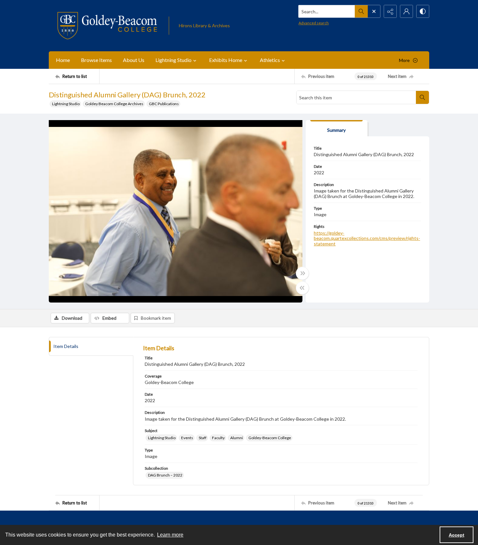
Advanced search (314, 22)
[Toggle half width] (302, 287)
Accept (456, 535)
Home (63, 60)
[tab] (336, 128)
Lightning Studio (66, 103)
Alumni (236, 437)
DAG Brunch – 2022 (165, 475)
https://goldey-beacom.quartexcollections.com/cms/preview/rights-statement (367, 238)
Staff (202, 437)
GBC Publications (164, 103)
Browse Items (96, 60)
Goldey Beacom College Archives (114, 103)
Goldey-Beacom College (269, 437)
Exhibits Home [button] (225, 60)
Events (187, 437)
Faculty (218, 437)
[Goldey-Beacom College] (107, 26)
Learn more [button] (170, 535)
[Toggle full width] (302, 273)
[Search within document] (422, 97)
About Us (133, 60)
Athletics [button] (270, 60)
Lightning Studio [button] (173, 60)
